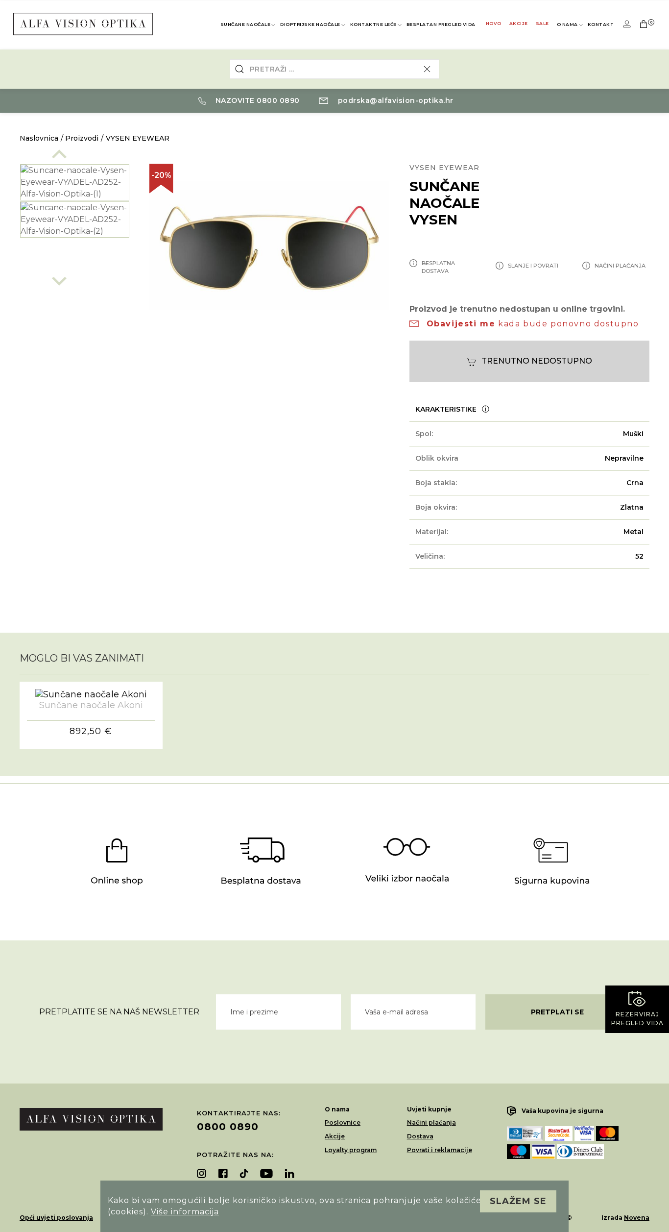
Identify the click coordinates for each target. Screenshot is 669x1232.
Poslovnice (342, 1122)
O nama (567, 24)
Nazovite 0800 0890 (256, 100)
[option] (75, 182)
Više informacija (185, 1211)
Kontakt (601, 24)
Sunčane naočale (245, 24)
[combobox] (335, 69)
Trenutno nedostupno (536, 361)
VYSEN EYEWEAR (137, 138)
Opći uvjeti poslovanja (56, 1217)
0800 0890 (228, 1127)
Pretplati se (557, 1012)
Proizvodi (81, 138)
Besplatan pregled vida (441, 24)
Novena (636, 1217)
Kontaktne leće (373, 24)
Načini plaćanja (431, 1122)
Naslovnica (39, 138)
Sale (542, 23)
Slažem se (518, 1201)
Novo (494, 23)
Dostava (420, 1136)
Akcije (518, 23)
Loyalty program (351, 1150)
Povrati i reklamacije (439, 1150)
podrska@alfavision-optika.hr (394, 100)
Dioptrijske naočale (310, 24)
